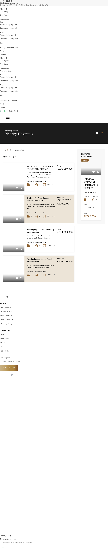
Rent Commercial (7, 320)
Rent (2, 32)
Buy (1, 22)
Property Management (8, 324)
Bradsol (12, 544)
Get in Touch (13, 111)
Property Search (6, 71)
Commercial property (9, 28)
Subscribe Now (9, 368)
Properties (4, 19)
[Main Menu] (8, 117)
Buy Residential (6, 307)
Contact (3, 54)
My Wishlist (5, 351)
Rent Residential (6, 315)
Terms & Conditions (8, 539)
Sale (1, 43)
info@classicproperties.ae (11, 3)
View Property (14, 185)
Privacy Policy (5, 535)
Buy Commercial (6, 311)
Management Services (9, 47)
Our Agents (4, 15)
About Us (3, 9)
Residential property (8, 24)
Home (3, 334)
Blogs (2, 51)
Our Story (4, 11)
